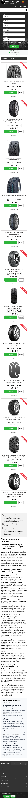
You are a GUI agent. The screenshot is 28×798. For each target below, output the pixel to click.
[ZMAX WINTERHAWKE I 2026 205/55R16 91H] (14, 147)
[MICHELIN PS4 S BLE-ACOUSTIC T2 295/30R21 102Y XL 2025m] (14, 407)
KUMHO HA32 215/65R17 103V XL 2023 (14, 83)
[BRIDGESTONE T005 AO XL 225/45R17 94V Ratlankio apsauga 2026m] (14, 481)
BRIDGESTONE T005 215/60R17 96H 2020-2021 (14, 344)
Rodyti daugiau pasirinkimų (14, 42)
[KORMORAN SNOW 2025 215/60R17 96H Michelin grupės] (14, 296)
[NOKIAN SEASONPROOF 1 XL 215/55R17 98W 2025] (14, 259)
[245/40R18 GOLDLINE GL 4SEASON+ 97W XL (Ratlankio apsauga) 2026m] (14, 444)
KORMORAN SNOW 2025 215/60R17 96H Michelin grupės (14, 307)
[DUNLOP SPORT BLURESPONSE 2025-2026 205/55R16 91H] (14, 370)
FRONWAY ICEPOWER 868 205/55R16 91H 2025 (14, 196)
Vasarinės (19, 655)
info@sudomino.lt (19, 524)
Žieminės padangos (19, 653)
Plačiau (13, 796)
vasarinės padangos (11, 557)
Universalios (22, 656)
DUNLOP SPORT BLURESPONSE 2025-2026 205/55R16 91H (14, 382)
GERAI (7, 796)
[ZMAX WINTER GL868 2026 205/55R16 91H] (14, 221)
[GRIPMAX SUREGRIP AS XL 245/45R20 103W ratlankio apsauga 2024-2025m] (14, 108)
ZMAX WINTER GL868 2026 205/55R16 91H (14, 233)
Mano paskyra (4, 783)
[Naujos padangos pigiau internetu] (11, 2)
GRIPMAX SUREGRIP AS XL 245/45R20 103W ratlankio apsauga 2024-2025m (14, 121)
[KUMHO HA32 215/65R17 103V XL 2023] (14, 71)
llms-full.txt (8, 780)
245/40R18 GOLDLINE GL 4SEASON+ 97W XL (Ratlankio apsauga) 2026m (14, 456)
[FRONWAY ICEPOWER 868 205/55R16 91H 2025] (14, 184)
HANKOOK (18, 645)
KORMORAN (12, 645)
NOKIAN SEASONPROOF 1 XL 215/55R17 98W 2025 (14, 270)
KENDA (12, 640)
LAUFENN (22, 640)
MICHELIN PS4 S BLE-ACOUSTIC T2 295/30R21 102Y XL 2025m (14, 419)
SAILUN (17, 640)
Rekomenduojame (8, 59)
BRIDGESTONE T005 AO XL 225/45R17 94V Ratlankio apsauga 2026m (14, 493)
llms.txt (2, 780)
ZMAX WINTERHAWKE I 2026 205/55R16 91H (14, 159)
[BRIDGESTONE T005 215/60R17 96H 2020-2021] (14, 333)
